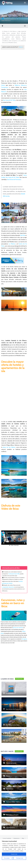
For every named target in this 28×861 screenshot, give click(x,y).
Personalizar (7, 858)
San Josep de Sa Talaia (12, 177)
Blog (23, 838)
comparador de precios (8, 587)
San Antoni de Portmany (14, 179)
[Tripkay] (7, 2)
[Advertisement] (14, 66)
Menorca (23, 85)
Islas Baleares (6, 20)
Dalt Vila (22, 235)
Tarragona (24, 639)
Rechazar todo (19, 858)
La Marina (12, 244)
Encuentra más (19, 678)
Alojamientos (16, 838)
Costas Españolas (10, 19)
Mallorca (17, 85)
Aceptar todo (14, 854)
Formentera (4, 87)
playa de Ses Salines (9, 447)
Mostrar (21, 47)
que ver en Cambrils (18, 627)
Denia (3, 85)
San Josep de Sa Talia (9, 100)
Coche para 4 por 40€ (13, 573)
